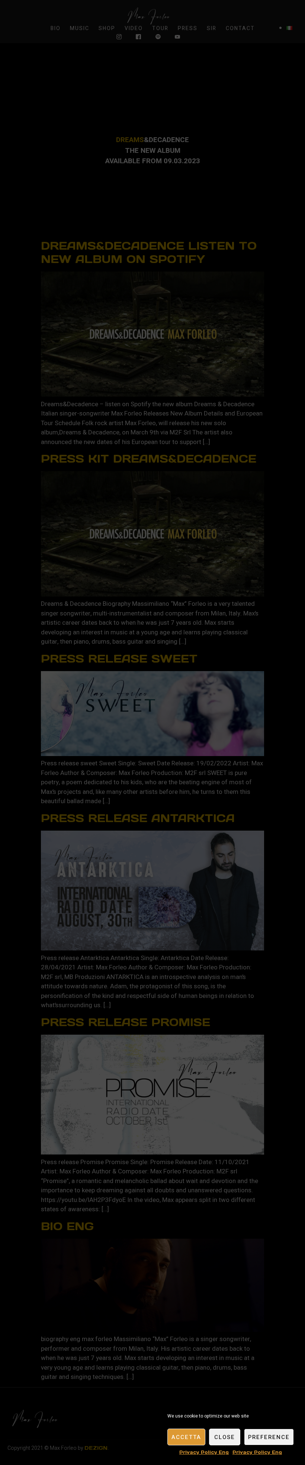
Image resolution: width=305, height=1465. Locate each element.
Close (224, 1437)
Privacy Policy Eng (204, 1452)
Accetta (186, 1437)
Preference (269, 1437)
